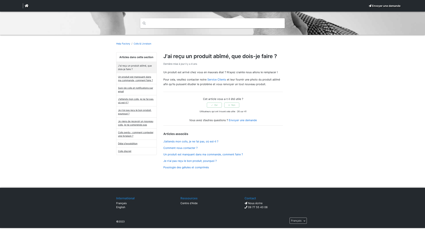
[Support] (27, 6)
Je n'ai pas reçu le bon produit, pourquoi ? (135, 112)
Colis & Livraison (142, 43)
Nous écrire (255, 203)
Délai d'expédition (127, 143)
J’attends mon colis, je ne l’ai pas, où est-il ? (136, 101)
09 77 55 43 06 (258, 207)
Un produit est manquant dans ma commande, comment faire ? (135, 78)
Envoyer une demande (386, 5)
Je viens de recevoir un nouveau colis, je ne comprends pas (135, 123)
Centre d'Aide (189, 203)
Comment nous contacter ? (180, 148)
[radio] (214, 105)
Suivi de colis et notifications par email (135, 89)
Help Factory (123, 43)
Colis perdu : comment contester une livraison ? (135, 134)
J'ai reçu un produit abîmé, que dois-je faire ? (135, 67)
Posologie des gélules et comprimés (186, 167)
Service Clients (216, 79)
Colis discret (124, 151)
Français (121, 203)
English (120, 207)
